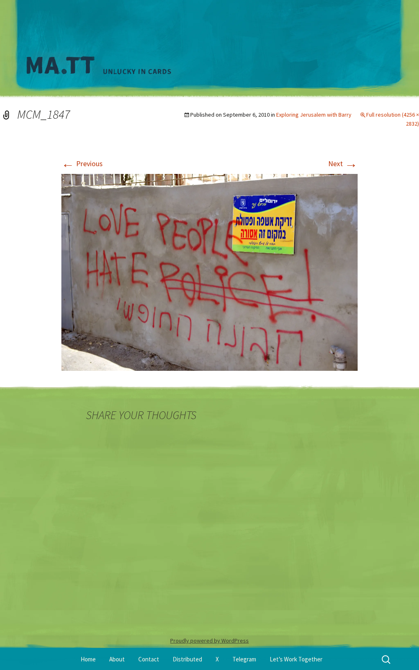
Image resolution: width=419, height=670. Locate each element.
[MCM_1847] (209, 271)
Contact (148, 659)
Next (343, 163)
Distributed (187, 659)
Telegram (244, 659)
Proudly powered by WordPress (209, 640)
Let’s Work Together (296, 659)
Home (88, 659)
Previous (82, 163)
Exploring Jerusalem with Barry (313, 114)
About (117, 659)
